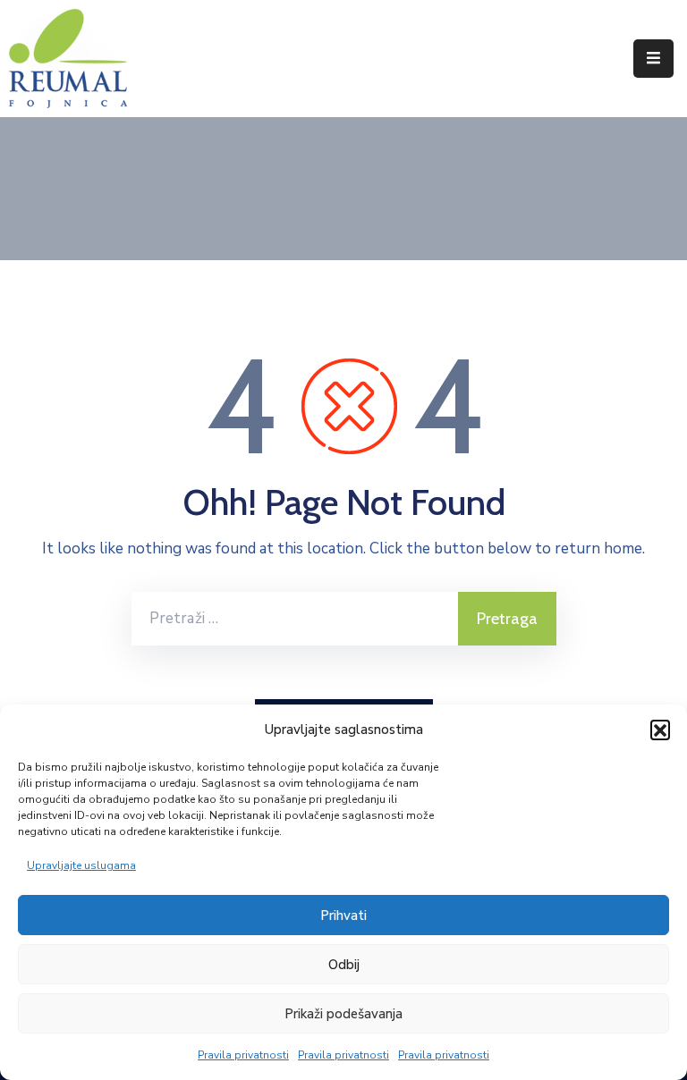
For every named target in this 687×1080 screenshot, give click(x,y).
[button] (660, 729)
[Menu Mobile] (653, 58)
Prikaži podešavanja (343, 1014)
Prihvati (343, 915)
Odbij (344, 965)
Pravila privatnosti (243, 1055)
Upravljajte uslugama (81, 865)
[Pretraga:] (294, 618)
